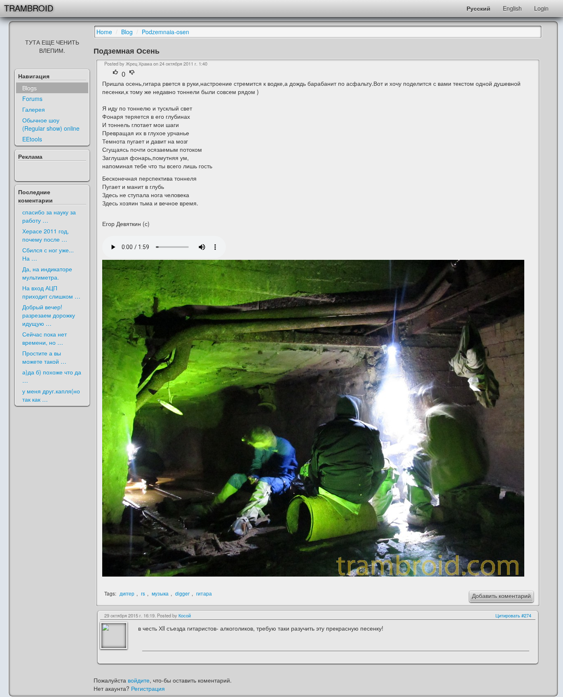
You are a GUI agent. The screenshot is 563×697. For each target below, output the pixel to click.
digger (182, 593)
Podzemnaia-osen (165, 32)
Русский (478, 8)
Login (541, 8)
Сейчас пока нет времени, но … (44, 338)
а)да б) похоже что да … (51, 376)
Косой (184, 615)
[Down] (132, 74)
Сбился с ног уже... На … (48, 254)
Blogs (29, 88)
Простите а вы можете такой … (44, 357)
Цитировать (507, 615)
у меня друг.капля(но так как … (51, 395)
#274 (526, 615)
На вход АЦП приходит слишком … (51, 292)
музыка (160, 593)
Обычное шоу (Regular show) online (51, 124)
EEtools (32, 139)
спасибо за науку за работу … (49, 216)
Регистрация (148, 688)
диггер (127, 593)
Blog (127, 32)
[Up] (116, 74)
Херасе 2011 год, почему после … (45, 235)
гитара (204, 593)
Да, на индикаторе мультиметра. (47, 273)
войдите (139, 680)
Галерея (33, 109)
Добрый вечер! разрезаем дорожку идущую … (48, 315)
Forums (32, 98)
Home (104, 32)
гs (143, 593)
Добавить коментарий (501, 595)
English (512, 8)
